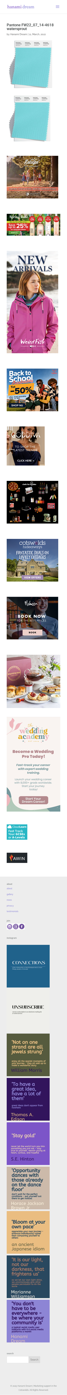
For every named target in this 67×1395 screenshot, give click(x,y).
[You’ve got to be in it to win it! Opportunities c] (28, 1188)
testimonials (12, 911)
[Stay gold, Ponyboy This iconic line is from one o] (28, 1143)
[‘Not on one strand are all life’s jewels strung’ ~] (28, 1055)
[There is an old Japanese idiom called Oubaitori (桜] (28, 1232)
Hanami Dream (18, 34)
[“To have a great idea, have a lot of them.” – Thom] (28, 1099)
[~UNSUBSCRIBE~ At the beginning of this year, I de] (28, 1010)
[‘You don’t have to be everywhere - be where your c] (28, 1321)
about (9, 888)
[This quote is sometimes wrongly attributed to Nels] (28, 1276)
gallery (10, 894)
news (9, 900)
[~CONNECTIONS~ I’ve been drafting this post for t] (28, 966)
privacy (10, 906)
